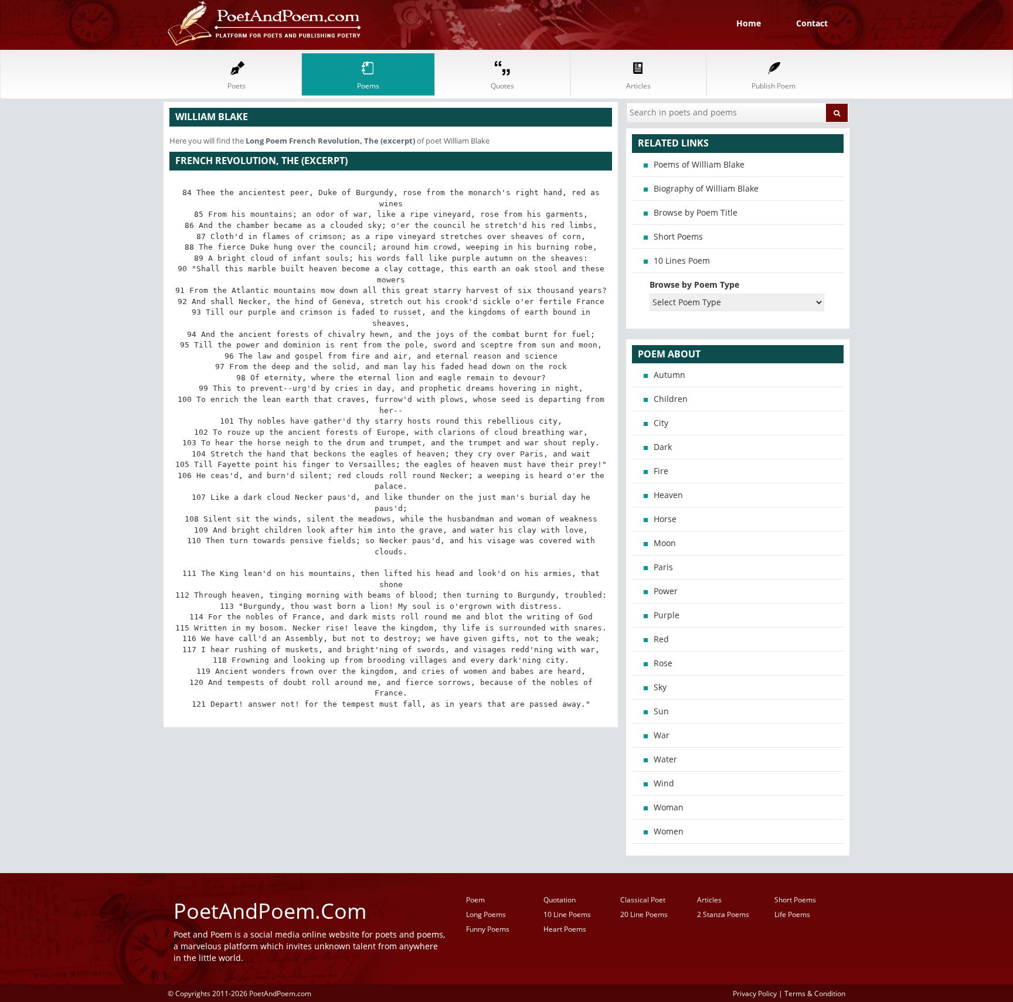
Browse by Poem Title (695, 212)
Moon (665, 542)
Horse (665, 518)
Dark (663, 446)
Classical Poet (642, 900)
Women (669, 831)
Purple (666, 615)
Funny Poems (487, 929)
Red (661, 639)
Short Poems (678, 236)
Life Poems (792, 914)
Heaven (668, 494)
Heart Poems (564, 929)
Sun (661, 711)
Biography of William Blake (706, 188)
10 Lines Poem (682, 260)
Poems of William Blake (699, 164)
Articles (709, 900)
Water (665, 759)
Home (748, 23)
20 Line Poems (644, 914)
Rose (663, 663)
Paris (663, 566)
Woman (669, 807)
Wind (664, 783)
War (661, 735)
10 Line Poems (567, 914)
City (661, 422)
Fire (661, 470)
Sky (660, 687)
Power (666, 591)
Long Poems (486, 914)
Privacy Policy (755, 993)
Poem (475, 900)
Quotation (559, 900)
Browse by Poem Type (694, 284)
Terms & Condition (814, 993)
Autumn (669, 374)
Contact (812, 23)
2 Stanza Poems (723, 914)
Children (671, 398)
